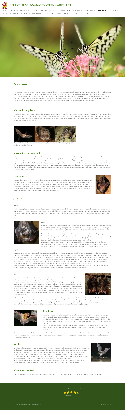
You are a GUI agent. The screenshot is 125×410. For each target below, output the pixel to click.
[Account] (76, 13)
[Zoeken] (82, 13)
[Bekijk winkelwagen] (87, 13)
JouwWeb (109, 404)
